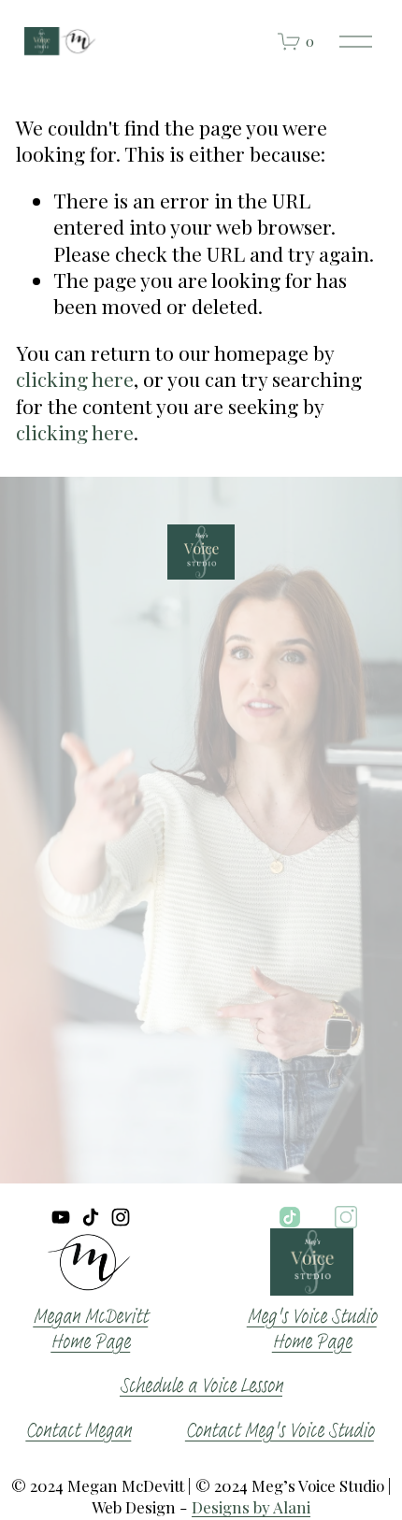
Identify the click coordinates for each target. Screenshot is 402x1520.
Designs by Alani (251, 1507)
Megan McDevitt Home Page (90, 1329)
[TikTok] (90, 1217)
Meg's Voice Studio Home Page (312, 1329)
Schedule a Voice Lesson (201, 1385)
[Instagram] (120, 1217)
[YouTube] (60, 1217)
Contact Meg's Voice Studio (279, 1430)
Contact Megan (78, 1430)
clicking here (75, 379)
